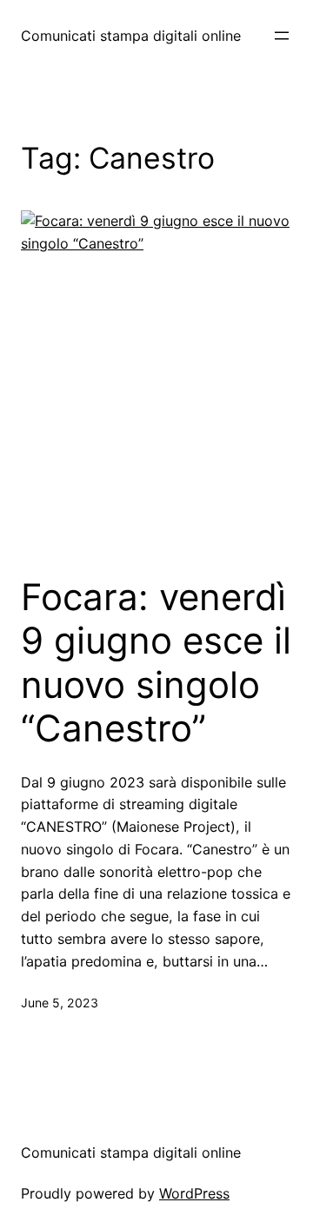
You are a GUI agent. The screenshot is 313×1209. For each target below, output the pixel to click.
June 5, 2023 (59, 1002)
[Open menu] (281, 35)
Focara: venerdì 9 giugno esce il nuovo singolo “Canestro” (156, 662)
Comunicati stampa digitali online (131, 35)
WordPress (194, 1193)
